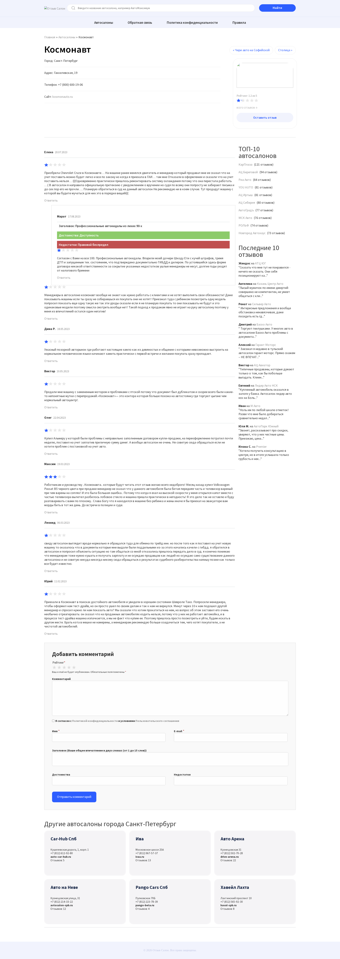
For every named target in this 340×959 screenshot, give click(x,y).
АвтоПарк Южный (266, 426)
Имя (55, 731)
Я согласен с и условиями (117, 721)
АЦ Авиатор (262, 365)
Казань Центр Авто (270, 284)
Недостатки (182, 774)
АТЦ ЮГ (260, 263)
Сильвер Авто (261, 304)
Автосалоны (103, 22)
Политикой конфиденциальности (95, 721)
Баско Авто (264, 324)
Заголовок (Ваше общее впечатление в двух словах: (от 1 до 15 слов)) (99, 750)
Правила (239, 22)
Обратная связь (140, 22)
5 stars (73, 667)
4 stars (69, 667)
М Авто (255, 406)
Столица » (285, 50)
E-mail (178, 731)
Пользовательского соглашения (157, 721)
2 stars (59, 667)
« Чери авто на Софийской (251, 50)
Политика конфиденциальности (192, 22)
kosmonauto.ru (62, 97)
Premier (261, 447)
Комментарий (61, 679)
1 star (54, 667)
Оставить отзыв (265, 117)
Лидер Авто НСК (266, 385)
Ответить (51, 200)
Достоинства (61, 774)
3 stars (64, 667)
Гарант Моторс (265, 345)
